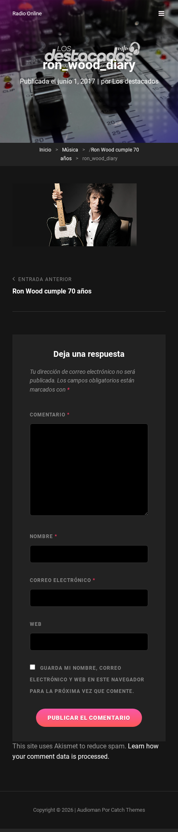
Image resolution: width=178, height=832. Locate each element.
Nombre (43, 536)
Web (36, 624)
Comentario (50, 415)
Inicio (45, 150)
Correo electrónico (62, 580)
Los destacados (135, 81)
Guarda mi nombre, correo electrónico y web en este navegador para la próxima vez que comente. (87, 679)
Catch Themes (128, 810)
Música (70, 150)
